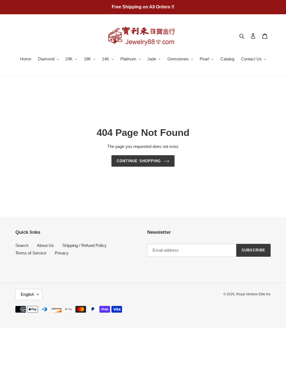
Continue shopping (139, 161)
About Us (45, 245)
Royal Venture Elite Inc (253, 294)
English (27, 294)
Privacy (62, 253)
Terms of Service (30, 253)
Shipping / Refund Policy (84, 245)
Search (21, 245)
